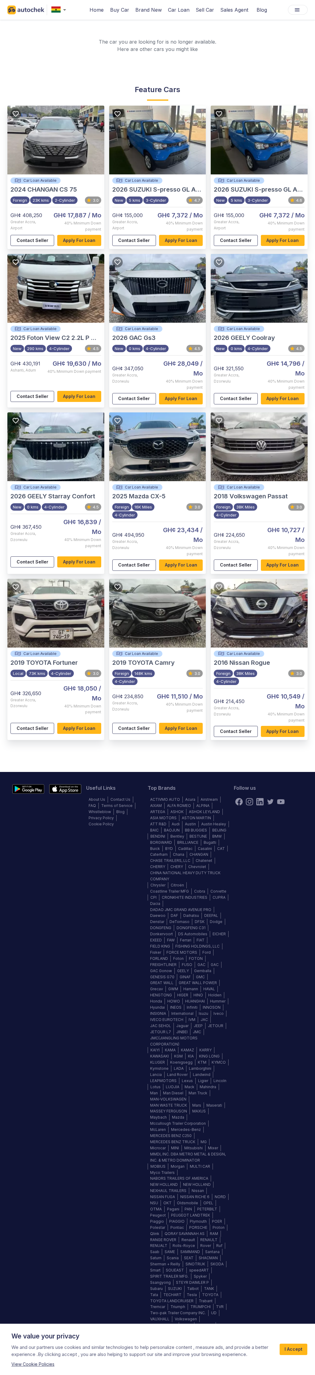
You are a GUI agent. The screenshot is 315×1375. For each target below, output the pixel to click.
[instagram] (249, 802)
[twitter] (270, 802)
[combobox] (60, 10)
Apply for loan (79, 240)
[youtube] (281, 802)
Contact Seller (32, 240)
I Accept (293, 1349)
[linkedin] (260, 802)
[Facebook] (239, 802)
